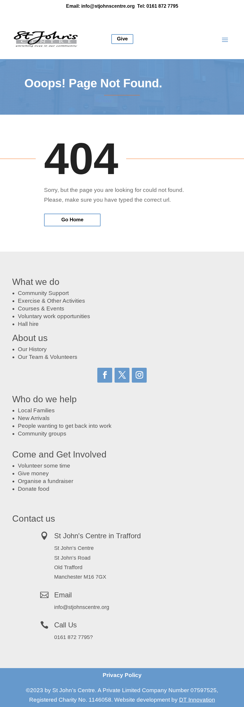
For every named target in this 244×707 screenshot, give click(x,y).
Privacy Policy (122, 675)
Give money (33, 473)
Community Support (43, 293)
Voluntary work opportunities (54, 316)
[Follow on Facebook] (104, 375)
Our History (32, 349)
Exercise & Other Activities (51, 301)
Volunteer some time (44, 466)
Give (122, 39)
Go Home (72, 219)
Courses (29, 308)
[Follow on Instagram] (139, 375)
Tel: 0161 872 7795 (157, 6)
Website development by (164, 700)
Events (55, 308)
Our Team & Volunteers (47, 357)
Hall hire (28, 324)
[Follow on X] (122, 375)
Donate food (33, 489)
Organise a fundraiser (45, 481)
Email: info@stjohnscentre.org (100, 6)
